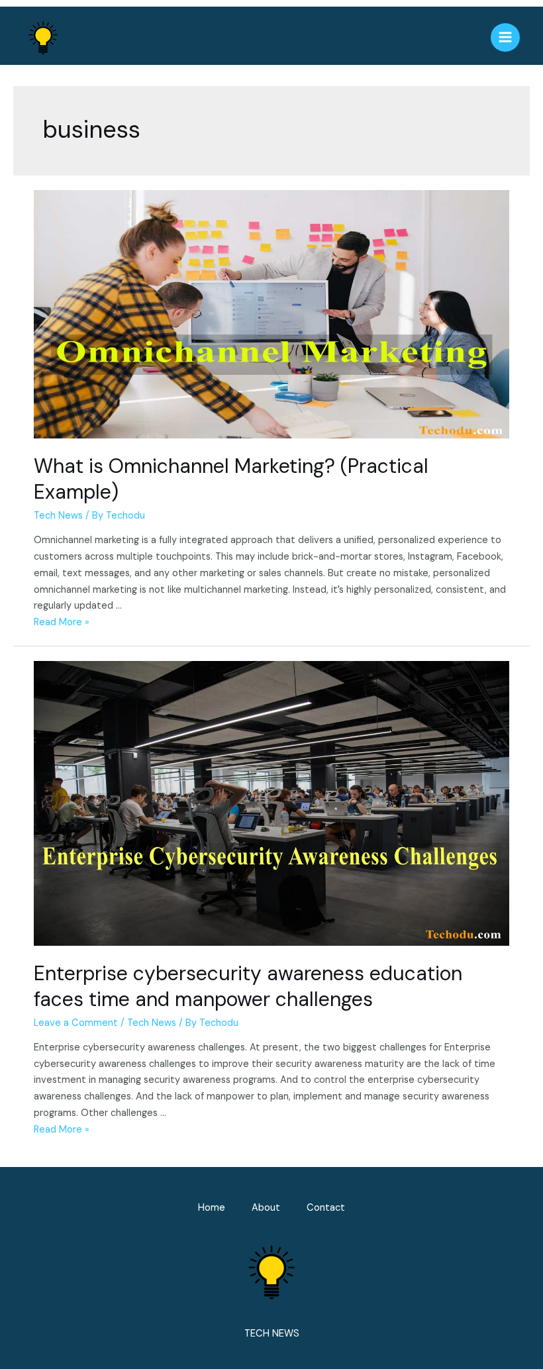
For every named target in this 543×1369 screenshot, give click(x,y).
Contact (326, 1207)
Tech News (58, 515)
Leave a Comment (76, 1023)
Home (211, 1207)
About (266, 1207)
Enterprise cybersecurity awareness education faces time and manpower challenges (248, 986)
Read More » (61, 622)
